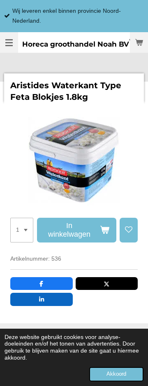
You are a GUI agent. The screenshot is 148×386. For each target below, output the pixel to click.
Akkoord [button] (116, 374)
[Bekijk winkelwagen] (139, 42)
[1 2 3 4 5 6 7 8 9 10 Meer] (21, 230)
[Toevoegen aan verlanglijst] (129, 230)
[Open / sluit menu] (9, 42)
